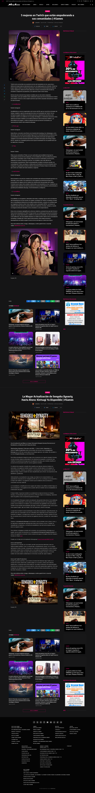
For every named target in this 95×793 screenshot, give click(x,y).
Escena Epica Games (38, 739)
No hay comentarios (59, 22)
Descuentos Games (38, 733)
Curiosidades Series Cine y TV (48, 751)
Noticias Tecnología (45, 762)
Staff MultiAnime (28, 784)
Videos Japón (73, 733)
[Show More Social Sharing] (61, 26)
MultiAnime (81, 4)
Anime (67, 102)
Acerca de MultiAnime (29, 776)
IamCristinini (16, 171)
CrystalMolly (16, 191)
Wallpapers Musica (60, 737)
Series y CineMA (65, 4)
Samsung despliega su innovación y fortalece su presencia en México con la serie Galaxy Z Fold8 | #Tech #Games (46, 348)
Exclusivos (55, 4)
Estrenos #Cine (44, 755)
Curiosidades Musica (60, 731)
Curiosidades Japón (75, 729)
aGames (47, 11)
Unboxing (24, 762)
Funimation (15, 739)
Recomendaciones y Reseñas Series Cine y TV (52, 749)
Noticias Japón (74, 727)
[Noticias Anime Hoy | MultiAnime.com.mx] (14, 4)
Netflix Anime (15, 735)
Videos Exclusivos (26, 747)
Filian (14, 146)
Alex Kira (38, 22)
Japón (47, 4)
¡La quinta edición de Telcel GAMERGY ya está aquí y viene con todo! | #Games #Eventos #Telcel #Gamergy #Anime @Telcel (20, 348)
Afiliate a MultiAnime (29, 780)
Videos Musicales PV (60, 735)
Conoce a (57, 729)
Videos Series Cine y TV (46, 759)
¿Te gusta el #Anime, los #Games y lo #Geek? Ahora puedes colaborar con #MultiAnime (46, 774)
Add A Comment (34, 381)
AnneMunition (16, 104)
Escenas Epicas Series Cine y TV (48, 753)
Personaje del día (26, 755)
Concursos (25, 751)
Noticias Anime (26, 4)
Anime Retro (15, 743)
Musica (41, 4)
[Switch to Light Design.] (90, 4)
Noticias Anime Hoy (17, 727)
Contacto (26, 770)
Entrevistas (25, 757)
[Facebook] (4, 85)
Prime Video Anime (16, 737)
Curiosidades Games (38, 735)
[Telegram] (4, 93)
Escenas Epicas (26, 760)
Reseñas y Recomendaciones (29, 749)
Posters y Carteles (45, 760)
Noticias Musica (59, 727)
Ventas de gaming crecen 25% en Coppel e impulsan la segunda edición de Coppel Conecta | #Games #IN (20, 1)
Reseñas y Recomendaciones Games (42, 741)
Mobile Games (36, 729)
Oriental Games (37, 731)
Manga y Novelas (16, 731)
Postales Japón (74, 731)
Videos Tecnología (45, 766)
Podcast (74, 4)
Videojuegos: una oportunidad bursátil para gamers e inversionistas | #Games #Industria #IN (20, 325)
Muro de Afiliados (28, 778)
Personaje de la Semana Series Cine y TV (51, 757)
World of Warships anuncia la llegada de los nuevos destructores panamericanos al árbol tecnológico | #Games (19, 371)
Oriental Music (59, 733)
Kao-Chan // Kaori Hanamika (30, 772)
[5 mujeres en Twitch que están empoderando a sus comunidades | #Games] (34, 80)
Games (34, 4)
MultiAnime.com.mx (20, 225)
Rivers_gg (15, 126)
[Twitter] (4, 88)
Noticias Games (37, 727)
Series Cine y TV (44, 747)
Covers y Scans (16, 741)
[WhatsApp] (4, 96)
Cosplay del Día (26, 759)
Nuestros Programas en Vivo (31, 782)
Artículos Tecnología (46, 764)
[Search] (92, 4)
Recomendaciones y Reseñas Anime (21, 729)
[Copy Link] (4, 99)
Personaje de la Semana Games (41, 737)
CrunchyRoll (15, 733)
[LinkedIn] (4, 90)
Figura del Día (25, 753)
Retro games (36, 743)
